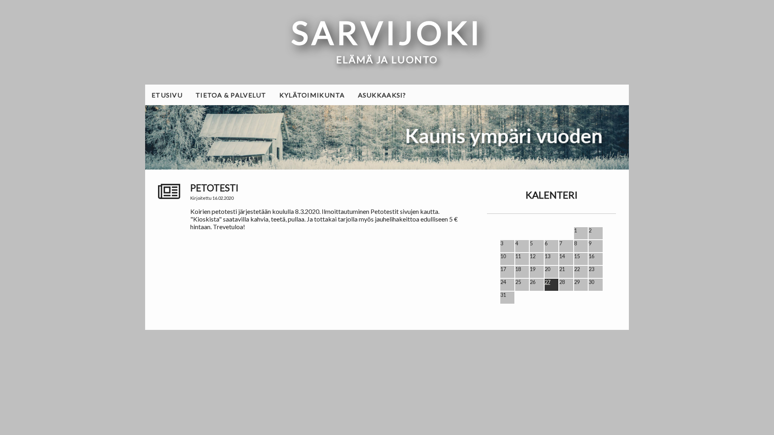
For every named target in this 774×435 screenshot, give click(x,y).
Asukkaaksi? (382, 95)
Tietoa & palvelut (231, 95)
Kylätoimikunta (312, 95)
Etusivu (167, 95)
